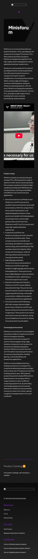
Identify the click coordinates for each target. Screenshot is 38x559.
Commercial (14, 427)
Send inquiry (12, 450)
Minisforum (14, 417)
